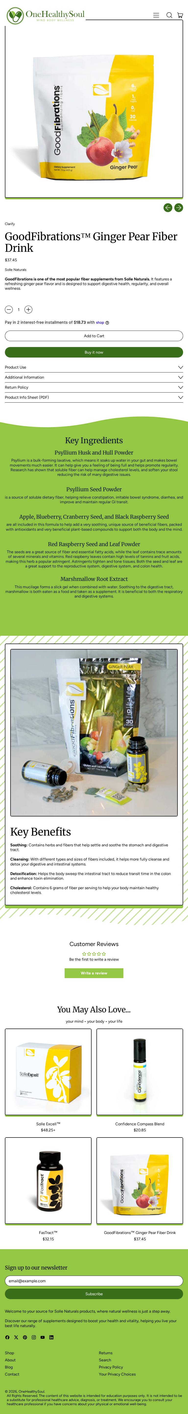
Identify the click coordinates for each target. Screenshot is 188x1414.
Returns (105, 1353)
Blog (9, 1367)
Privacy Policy (111, 1367)
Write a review (94, 973)
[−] (9, 309)
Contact (12, 1374)
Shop (9, 1353)
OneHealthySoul (31, 1391)
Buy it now (94, 352)
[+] (28, 309)
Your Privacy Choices (117, 1374)
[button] (169, 15)
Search (105, 1360)
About (10, 1360)
